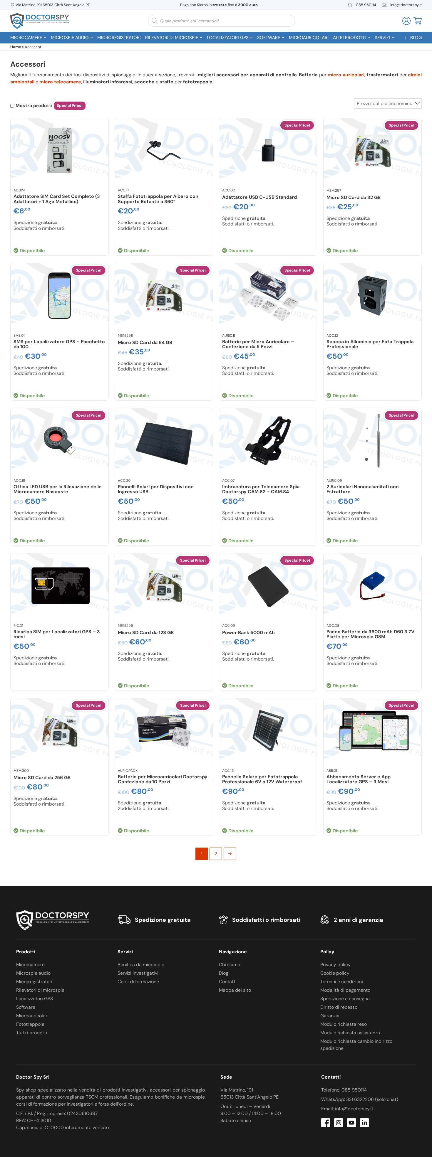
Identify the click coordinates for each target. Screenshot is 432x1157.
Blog (223, 973)
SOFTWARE (268, 38)
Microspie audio (33, 973)
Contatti (228, 982)
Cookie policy (334, 973)
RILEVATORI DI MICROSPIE (171, 38)
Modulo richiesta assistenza (350, 1033)
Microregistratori (34, 982)
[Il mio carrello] (417, 20)
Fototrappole (30, 1024)
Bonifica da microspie (141, 964)
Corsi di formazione (138, 982)
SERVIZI (382, 38)
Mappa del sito (235, 990)
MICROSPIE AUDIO (70, 38)
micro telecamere (60, 82)
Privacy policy (335, 964)
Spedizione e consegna (345, 999)
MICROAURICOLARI (309, 38)
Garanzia (329, 1016)
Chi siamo (229, 964)
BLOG (416, 38)
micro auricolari (346, 75)
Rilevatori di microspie (40, 990)
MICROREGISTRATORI (119, 38)
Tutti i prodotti (31, 1033)
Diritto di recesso (338, 1007)
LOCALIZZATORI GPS (228, 38)
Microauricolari (32, 1016)
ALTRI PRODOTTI (349, 38)
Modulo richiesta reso (343, 1024)
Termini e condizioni (341, 982)
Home (15, 46)
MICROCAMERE (26, 38)
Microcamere (30, 964)
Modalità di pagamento (345, 990)
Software (25, 1007)
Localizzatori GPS (34, 999)
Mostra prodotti (34, 105)
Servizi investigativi (138, 973)
